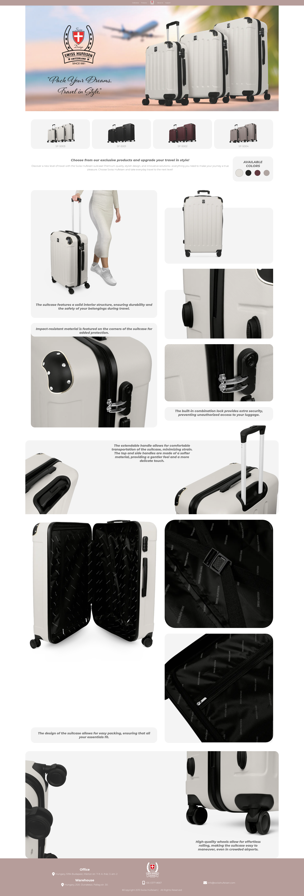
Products (144, 3)
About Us (160, 3)
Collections (135, 3)
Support (167, 3)
